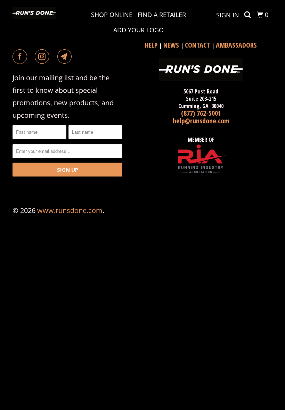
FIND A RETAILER (162, 14)
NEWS (172, 45)
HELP (152, 45)
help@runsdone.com (201, 120)
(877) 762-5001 (201, 113)
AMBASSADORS (236, 45)
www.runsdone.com (70, 210)
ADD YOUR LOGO (138, 30)
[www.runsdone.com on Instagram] (43, 56)
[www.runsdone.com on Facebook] (21, 56)
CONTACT (198, 45)
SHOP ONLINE (111, 14)
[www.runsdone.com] (34, 13)
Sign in (227, 15)
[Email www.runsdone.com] (66, 56)
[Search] (248, 15)
